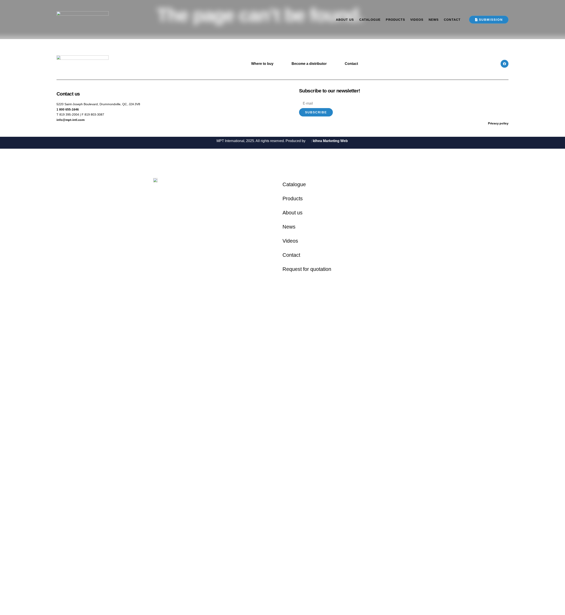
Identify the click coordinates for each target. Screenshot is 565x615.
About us (345, 19)
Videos (416, 19)
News (434, 19)
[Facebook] (504, 64)
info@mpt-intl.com (70, 120)
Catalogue (370, 19)
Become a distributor (309, 64)
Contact (452, 19)
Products (395, 19)
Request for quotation (306, 269)
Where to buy (262, 64)
